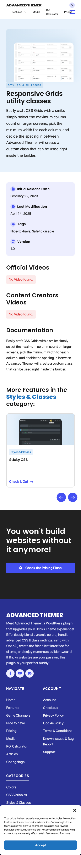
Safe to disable (43, 231)
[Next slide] (72, 497)
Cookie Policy (53, 723)
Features (17, 11)
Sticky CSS (18, 459)
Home (10, 700)
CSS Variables (16, 795)
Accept (40, 845)
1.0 (12, 249)
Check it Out (18, 481)
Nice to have (15, 723)
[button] (75, 810)
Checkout (50, 708)
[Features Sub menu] (25, 12)
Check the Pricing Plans (43, 568)
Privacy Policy (53, 715)
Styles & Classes (25, 85)
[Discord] (29, 673)
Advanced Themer (23, 5)
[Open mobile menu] (73, 12)
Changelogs (15, 762)
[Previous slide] (61, 497)
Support (49, 752)
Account (49, 700)
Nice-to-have (20, 231)
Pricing (68, 11)
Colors (11, 787)
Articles (12, 754)
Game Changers (18, 715)
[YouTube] (20, 673)
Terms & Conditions (57, 731)
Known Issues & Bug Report (58, 741)
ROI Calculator (52, 12)
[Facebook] (10, 673)
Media (36, 11)
